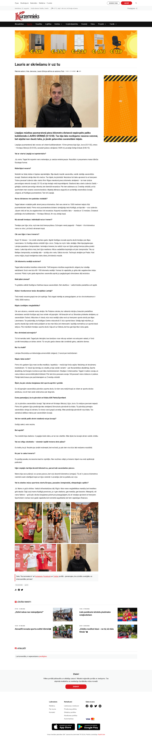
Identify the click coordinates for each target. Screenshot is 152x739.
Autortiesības (69, 719)
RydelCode (101, 734)
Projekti (101, 24)
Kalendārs (33, 3)
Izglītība (48, 24)
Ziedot (76, 687)
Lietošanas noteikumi (71, 706)
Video (93, 24)
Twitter (55, 576)
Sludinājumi (24, 3)
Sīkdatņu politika (70, 712)
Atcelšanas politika (70, 716)
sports (26, 585)
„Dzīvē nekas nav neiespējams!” (29, 612)
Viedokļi (84, 24)
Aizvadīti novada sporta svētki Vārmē (32, 629)
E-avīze (49, 3)
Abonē (126, 3)
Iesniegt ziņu (113, 3)
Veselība (38, 24)
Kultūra (57, 24)
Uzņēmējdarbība (72, 24)
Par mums (52, 709)
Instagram (39, 576)
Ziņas (17, 3)
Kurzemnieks (19, 585)
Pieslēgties (131, 8)
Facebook (47, 576)
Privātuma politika (70, 709)
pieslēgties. (43, 656)
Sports (29, 24)
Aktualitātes (19, 24)
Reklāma (42, 3)
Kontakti (52, 712)
